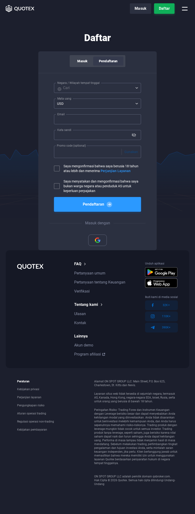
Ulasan (80, 314)
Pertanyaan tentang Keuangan (99, 282)
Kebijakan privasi (28, 389)
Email (61, 114)
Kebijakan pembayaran (32, 429)
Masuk (140, 8)
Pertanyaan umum (89, 273)
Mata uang (64, 98)
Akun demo (83, 345)
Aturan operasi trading (31, 413)
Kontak (80, 323)
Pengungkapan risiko (30, 405)
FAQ (77, 264)
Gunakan (131, 152)
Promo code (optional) (71, 145)
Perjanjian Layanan (116, 171)
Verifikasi (82, 291)
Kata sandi (64, 130)
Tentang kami (86, 304)
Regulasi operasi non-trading (35, 421)
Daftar (164, 8)
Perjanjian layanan (29, 397)
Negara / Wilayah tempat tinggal (78, 83)
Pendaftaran (108, 61)
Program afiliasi (87, 354)
